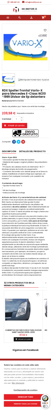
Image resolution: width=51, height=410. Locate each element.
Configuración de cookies (25, 390)
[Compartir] (14, 142)
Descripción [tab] (9, 151)
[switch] (45, 406)
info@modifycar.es (33, 2)
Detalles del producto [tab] (32, 151)
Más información (18, 383)
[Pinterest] (23, 142)
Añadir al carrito (14, 125)
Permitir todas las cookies (25, 404)
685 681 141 (15, 2)
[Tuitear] (19, 142)
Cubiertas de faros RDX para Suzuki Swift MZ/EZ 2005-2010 (23, 331)
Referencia (7, 101)
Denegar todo (25, 397)
